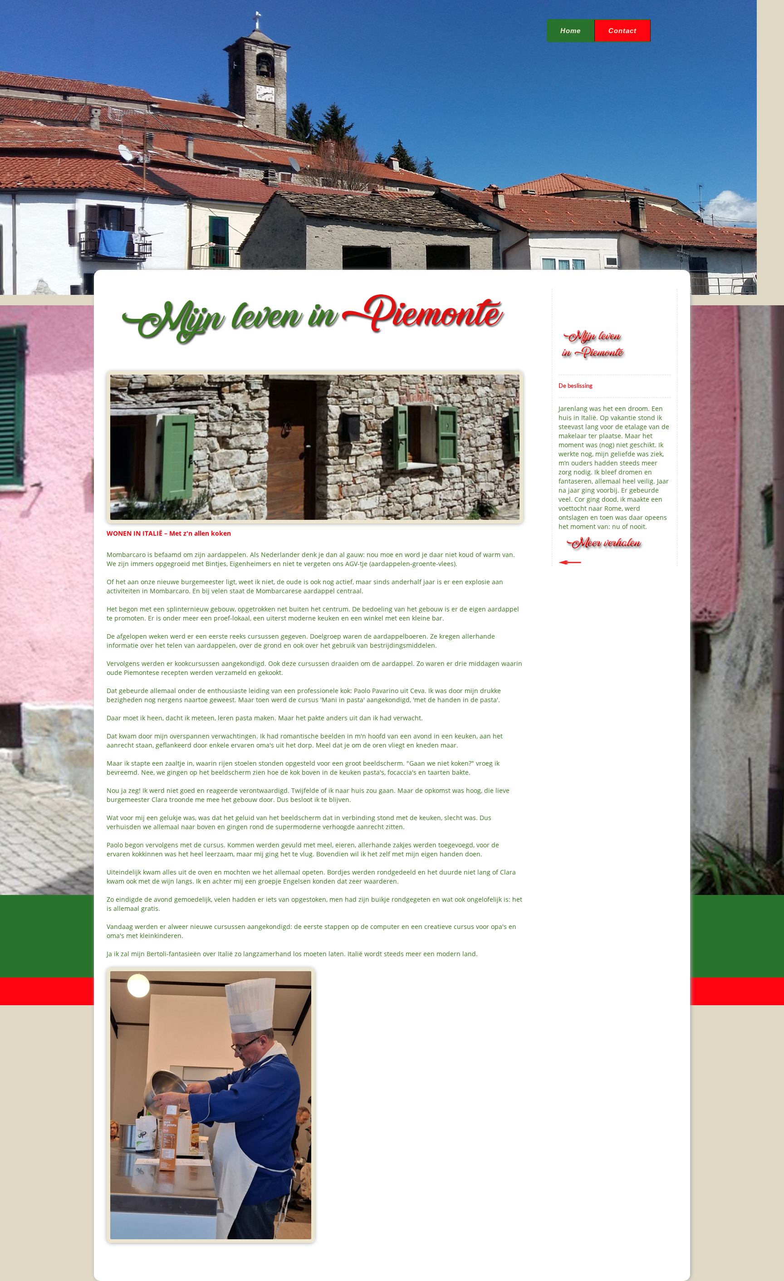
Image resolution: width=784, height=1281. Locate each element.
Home (570, 30)
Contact (622, 30)
